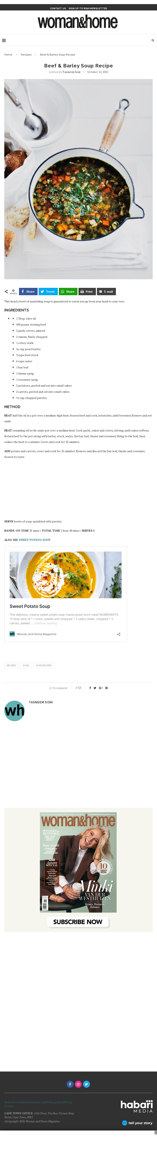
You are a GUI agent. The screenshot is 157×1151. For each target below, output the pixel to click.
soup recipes (44, 665)
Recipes (26, 54)
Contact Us (37, 1102)
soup (26, 665)
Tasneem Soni (71, 72)
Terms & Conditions (16, 1102)
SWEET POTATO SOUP (35, 540)
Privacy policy (54, 1102)
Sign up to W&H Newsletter (88, 8)
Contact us (58, 8)
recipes (11, 665)
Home (8, 54)
